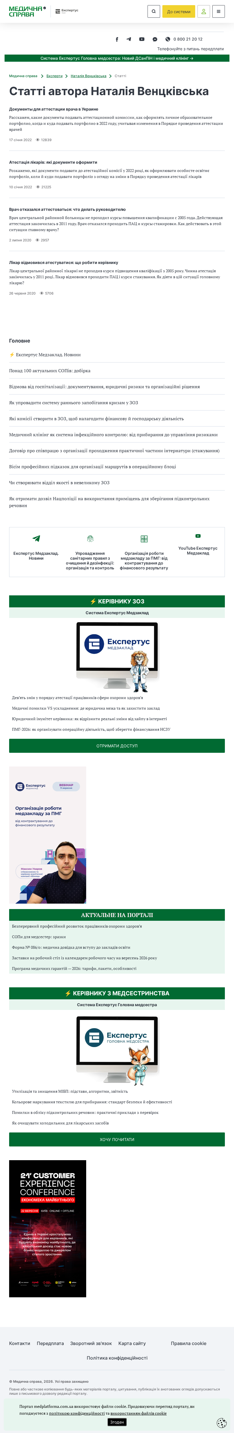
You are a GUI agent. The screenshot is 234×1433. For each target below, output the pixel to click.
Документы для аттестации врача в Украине (53, 109)
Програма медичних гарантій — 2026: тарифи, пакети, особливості (74, 968)
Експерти (54, 76)
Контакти (19, 1343)
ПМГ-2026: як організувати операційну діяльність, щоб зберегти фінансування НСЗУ (91, 729)
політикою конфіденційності (77, 1413)
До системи (178, 11)
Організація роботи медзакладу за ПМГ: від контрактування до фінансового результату (144, 560)
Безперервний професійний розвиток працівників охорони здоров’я (77, 926)
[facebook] (117, 40)
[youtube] (141, 40)
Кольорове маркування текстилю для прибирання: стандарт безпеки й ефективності (92, 1101)
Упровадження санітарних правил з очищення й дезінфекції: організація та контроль (90, 560)
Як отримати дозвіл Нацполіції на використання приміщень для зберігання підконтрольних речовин (109, 502)
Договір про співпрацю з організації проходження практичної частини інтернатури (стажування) (114, 450)
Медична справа (23, 76)
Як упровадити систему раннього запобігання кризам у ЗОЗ (73, 402)
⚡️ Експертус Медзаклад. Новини (45, 354)
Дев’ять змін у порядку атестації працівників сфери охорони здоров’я (77, 697)
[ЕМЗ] (117, 657)
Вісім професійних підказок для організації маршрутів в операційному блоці (92, 466)
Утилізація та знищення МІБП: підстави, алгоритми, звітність (70, 1091)
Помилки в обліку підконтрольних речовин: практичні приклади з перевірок (85, 1112)
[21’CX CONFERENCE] (47, 1295)
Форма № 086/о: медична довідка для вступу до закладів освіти (71, 947)
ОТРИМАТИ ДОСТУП (117, 745)
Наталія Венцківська (88, 76)
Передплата (50, 1343)
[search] (154, 11)
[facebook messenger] (155, 40)
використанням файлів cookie (138, 1413)
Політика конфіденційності (117, 1358)
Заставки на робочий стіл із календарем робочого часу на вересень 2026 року (84, 957)
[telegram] (128, 40)
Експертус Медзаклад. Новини (36, 556)
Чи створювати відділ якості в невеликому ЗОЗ (59, 482)
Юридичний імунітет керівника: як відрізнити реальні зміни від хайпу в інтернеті (89, 718)
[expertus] (65, 11)
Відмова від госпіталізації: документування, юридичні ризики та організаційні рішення (104, 386)
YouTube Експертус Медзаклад (197, 550)
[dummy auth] (203, 11)
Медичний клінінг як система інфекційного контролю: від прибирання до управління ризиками (113, 434)
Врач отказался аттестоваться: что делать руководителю (67, 209)
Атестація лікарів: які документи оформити (53, 162)
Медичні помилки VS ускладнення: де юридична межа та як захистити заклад (86, 708)
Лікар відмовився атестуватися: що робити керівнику (63, 262)
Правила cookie (188, 1343)
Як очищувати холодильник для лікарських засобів (60, 1123)
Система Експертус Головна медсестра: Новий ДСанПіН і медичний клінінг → (117, 58)
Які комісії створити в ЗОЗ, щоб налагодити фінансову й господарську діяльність (96, 418)
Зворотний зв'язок (91, 1343)
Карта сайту (132, 1343)
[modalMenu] (218, 11)
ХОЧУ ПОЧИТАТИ (117, 1139)
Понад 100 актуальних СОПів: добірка (49, 370)
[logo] (27, 12)
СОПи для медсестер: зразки (39, 936)
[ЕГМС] (117, 1050)
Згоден (117, 1422)
